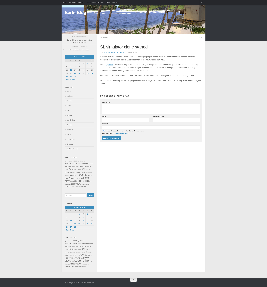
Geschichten (71, 120)
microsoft (90, 172)
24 (87, 73)
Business (70, 96)
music (67, 175)
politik (66, 178)
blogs (77, 161)
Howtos (69, 125)
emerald (90, 164)
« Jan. (67, 79)
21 (75, 73)
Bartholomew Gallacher (114, 52)
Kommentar (106, 102)
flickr (86, 166)
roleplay (72, 181)
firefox (77, 166)
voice (87, 184)
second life (81, 180)
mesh (85, 172)
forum (67, 169)
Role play (70, 144)
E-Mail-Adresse (159, 116)
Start (64, 2)
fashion (72, 166)
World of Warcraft (72, 149)
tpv (69, 184)
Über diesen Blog (112, 2)
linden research (76, 172)
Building (69, 91)
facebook (67, 166)
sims (90, 181)
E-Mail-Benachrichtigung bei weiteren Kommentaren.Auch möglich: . (123, 132)
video (72, 184)
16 (83, 70)
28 (75, 76)
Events (69, 106)
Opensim (109, 65)
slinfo (66, 184)
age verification (68, 161)
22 (79, 73)
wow (84, 187)
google (79, 169)
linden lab (68, 172)
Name (104, 116)
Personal (70, 130)
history (88, 169)
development (82, 164)
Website (105, 123)
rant (82, 178)
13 (71, 70)
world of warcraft (76, 187)
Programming (71, 139)
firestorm (82, 166)
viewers (84, 184)
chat (75, 164)
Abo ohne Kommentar (120, 133)
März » (72, 79)
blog (74, 161)
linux (82, 172)
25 (92, 73)
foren (89, 166)
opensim (73, 175)
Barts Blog (75, 12)
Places (69, 134)
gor (83, 169)
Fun (68, 110)
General (104, 37)
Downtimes (70, 101)
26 (67, 76)
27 (71, 76)
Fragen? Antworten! (76, 2)
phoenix (90, 175)
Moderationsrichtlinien (95, 2)
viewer (78, 184)
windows (67, 187)
